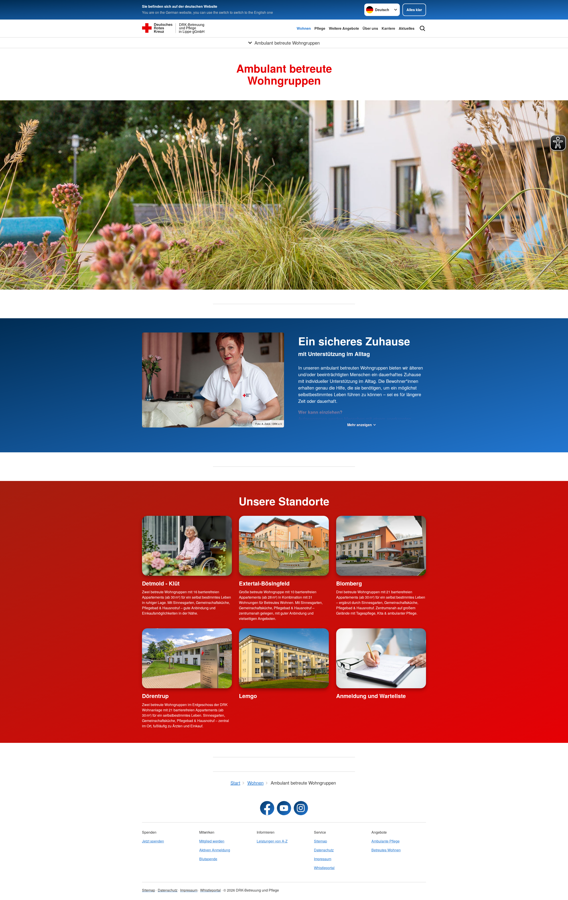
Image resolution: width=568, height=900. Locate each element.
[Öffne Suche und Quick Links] (422, 28)
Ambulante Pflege (385, 841)
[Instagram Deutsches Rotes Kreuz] (301, 808)
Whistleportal (324, 867)
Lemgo (248, 696)
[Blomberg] (381, 546)
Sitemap (320, 841)
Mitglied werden (211, 841)
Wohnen (304, 28)
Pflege (319, 28)
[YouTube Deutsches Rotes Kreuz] (284, 808)
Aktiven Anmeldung (214, 850)
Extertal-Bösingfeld (264, 583)
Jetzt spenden (153, 841)
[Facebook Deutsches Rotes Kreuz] (267, 808)
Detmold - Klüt (160, 583)
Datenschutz (324, 850)
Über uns (370, 28)
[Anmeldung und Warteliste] (381, 658)
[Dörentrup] (187, 658)
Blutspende (208, 858)
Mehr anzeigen (359, 424)
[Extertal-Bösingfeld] (284, 546)
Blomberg (349, 583)
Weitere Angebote (344, 28)
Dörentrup (155, 696)
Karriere (388, 28)
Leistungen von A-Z (272, 841)
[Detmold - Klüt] (187, 546)
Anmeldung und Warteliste (371, 696)
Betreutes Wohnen (386, 850)
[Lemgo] (284, 658)
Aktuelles (406, 28)
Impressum (322, 858)
